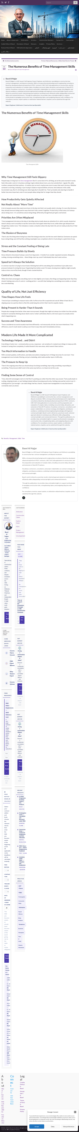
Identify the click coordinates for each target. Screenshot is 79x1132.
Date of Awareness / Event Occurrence (6, 900)
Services (59, 44)
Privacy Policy (50, 44)
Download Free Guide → (7, 767)
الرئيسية (54, 48)
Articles (33, 40)
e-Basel (28, 30)
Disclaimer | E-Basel (23, 44)
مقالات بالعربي (5, 51)
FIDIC (18, 526)
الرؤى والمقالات (46, 48)
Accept (37, 1126)
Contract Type (6, 875)
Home (3, 40)
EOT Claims (21, 887)
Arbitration (24, 40)
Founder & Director (2, 1119)
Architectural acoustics (12, 61)
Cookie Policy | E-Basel (8, 44)
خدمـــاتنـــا (62, 48)
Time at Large (19, 939)
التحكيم (37, 48)
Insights (41, 44)
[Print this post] (76, 70)
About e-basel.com (12, 40)
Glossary (34, 44)
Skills (19, 438)
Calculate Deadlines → (7, 958)
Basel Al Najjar (13, 69)
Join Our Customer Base (12, 1100)
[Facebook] (8, 2)
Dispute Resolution (21, 946)
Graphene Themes (15, 1129)
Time (23, 438)
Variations (22, 924)
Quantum (20, 928)
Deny (52, 1126)
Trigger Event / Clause (6, 886)
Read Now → (22, 620)
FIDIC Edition (6, 866)
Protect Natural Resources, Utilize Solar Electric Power (57, 61)
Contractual (70, 40)
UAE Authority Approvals (24, 48)
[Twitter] (6, 2)
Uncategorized (20, 536)
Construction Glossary (46, 40)
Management (13, 438)
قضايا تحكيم (71, 48)
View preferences (68, 1126)
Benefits (6, 438)
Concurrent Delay (21, 902)
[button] (75, 1112)
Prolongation (21, 897)
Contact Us (59, 40)
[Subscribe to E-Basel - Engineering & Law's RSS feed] (2, 2)
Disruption (21, 932)
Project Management (23, 69)
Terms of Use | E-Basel (8, 48)
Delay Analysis (20, 919)
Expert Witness (20, 913)
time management (26, 181)
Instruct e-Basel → (7, 617)
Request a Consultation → (20, 689)
